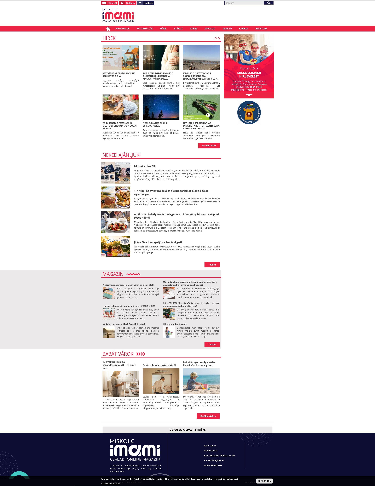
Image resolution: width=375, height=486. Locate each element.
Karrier (243, 28)
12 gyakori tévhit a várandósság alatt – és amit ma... (119, 365)
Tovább (212, 264)
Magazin (210, 28)
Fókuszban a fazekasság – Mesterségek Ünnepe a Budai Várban (120, 125)
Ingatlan (261, 28)
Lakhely (148, 2)
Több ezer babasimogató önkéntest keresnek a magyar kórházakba (158, 76)
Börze (193, 28)
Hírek (163, 28)
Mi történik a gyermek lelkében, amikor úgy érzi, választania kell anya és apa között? (190, 283)
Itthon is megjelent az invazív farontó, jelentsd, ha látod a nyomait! (201, 125)
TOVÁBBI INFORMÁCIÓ (110, 483)
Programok (123, 28)
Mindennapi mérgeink (175, 324)
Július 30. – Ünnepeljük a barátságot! (158, 242)
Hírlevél (112, 2)
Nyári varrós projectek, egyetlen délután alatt (128, 284)
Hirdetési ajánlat (214, 460)
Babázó (227, 28)
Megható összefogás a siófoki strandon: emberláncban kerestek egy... (201, 76)
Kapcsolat (210, 445)
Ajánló (178, 28)
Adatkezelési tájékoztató (219, 455)
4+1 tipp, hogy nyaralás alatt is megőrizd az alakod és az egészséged (171, 192)
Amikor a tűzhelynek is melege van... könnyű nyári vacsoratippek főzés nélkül (177, 215)
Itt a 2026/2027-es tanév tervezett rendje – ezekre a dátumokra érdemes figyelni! (191, 304)
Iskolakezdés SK (144, 166)
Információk (145, 28)
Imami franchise (213, 465)
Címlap (108, 29)
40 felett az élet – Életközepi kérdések (124, 324)
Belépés (130, 2)
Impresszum (210, 450)
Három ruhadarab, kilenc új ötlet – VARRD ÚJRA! (129, 305)
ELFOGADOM (264, 481)
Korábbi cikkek (208, 416)
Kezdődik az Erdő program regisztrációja (119, 74)
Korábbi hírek (209, 145)
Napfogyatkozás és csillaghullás (155, 124)
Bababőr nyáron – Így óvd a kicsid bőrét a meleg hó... (199, 363)
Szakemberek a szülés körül (159, 365)
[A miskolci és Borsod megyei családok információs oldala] (128, 15)
